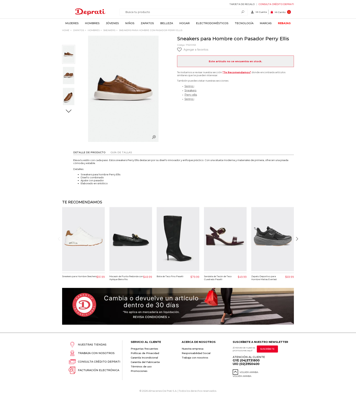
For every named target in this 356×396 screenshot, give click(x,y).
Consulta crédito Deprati (276, 4)
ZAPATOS (78, 30)
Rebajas (284, 23)
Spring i (189, 86)
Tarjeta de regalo (242, 4)
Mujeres (72, 23)
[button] (68, 111)
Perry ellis (190, 94)
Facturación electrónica (98, 370)
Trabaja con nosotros (96, 353)
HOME (65, 30)
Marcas (266, 23)
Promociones (139, 370)
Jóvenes (112, 23)
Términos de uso (141, 366)
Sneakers (109, 30)
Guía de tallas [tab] (121, 152)
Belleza (166, 23)
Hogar (184, 23)
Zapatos (147, 23)
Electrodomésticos (212, 23)
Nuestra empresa (192, 348)
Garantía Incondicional (144, 357)
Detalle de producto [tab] (89, 152)
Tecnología (244, 23)
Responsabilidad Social (196, 353)
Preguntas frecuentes (144, 348)
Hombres (92, 23)
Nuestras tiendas (92, 344)
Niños (129, 23)
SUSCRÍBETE (267, 349)
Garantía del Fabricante (145, 362)
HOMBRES (93, 30)
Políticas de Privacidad (145, 353)
